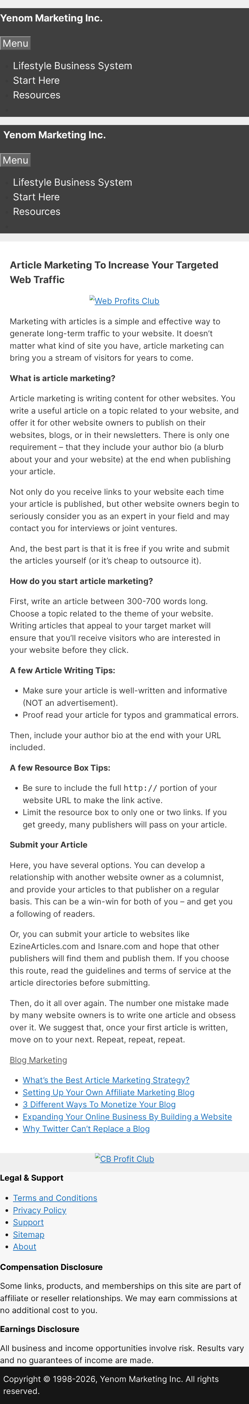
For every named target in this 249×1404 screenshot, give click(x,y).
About (24, 1246)
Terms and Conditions (55, 1198)
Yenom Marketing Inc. (51, 18)
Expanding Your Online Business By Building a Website (127, 1117)
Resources (37, 95)
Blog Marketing (38, 1060)
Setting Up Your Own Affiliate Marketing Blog (109, 1092)
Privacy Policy (39, 1210)
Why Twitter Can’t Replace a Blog (86, 1129)
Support (28, 1222)
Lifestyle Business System (72, 65)
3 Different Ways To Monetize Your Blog (99, 1104)
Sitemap (28, 1234)
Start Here (36, 80)
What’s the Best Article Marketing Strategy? (106, 1080)
